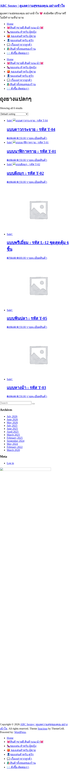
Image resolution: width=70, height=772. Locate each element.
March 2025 (13, 434)
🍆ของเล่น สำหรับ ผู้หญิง (21, 31)
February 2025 (15, 437)
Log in (10, 463)
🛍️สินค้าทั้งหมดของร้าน (21, 48)
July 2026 (12, 416)
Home (10, 23)
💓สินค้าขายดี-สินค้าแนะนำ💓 (25, 27)
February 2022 (15, 447)
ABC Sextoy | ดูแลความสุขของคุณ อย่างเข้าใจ (32, 5)
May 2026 (12, 422)
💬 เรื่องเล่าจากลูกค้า (19, 44)
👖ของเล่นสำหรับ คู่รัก (20, 40)
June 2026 (12, 419)
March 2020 (13, 450)
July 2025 (12, 425)
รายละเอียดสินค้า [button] (37, 138)
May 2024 (12, 443)
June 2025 (12, 428)
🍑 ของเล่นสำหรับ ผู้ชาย (21, 36)
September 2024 (15, 440)
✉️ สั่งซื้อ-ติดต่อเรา (18, 53)
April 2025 (13, 431)
